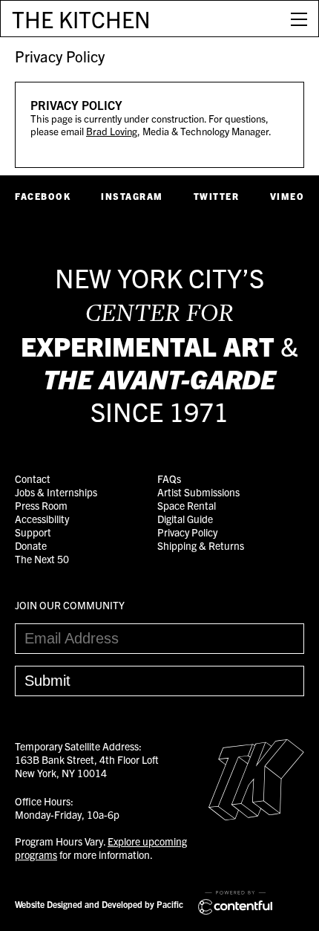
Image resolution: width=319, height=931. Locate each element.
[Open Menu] (299, 18)
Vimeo (287, 195)
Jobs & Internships (56, 492)
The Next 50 (42, 558)
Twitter (217, 195)
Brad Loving (111, 131)
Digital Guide (185, 518)
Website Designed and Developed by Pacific (99, 903)
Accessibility (42, 518)
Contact (32, 478)
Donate (31, 545)
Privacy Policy (60, 55)
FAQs (169, 478)
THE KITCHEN (81, 18)
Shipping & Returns (200, 545)
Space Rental (186, 505)
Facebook (42, 195)
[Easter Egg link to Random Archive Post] (256, 816)
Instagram (132, 195)
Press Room (41, 505)
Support (33, 532)
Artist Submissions (198, 492)
